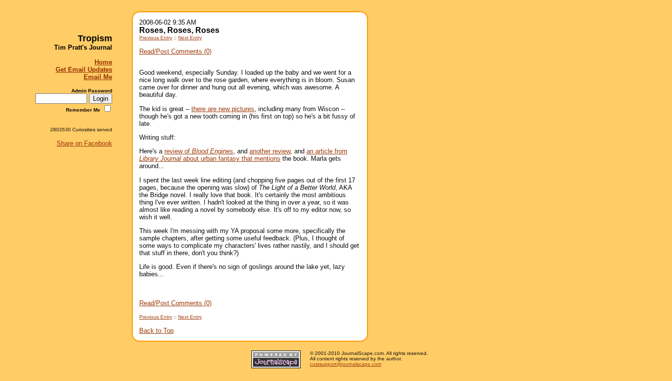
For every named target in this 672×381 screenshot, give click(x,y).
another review (269, 151)
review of (198, 151)
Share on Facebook (84, 143)
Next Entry (190, 37)
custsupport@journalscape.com (345, 364)
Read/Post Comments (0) (175, 51)
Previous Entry (155, 37)
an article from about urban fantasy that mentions (243, 154)
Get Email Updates (84, 69)
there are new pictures (222, 109)
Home (103, 62)
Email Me (98, 77)
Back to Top (156, 330)
